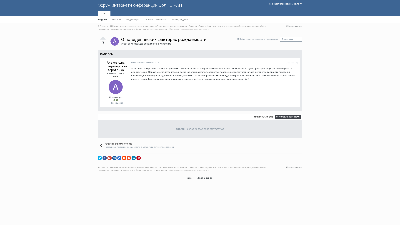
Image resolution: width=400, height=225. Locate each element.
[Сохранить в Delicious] (119, 158)
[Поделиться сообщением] (297, 63)
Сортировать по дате (263, 117)
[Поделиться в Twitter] (100, 158)
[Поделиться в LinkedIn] (134, 158)
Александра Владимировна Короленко (151, 43)
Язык (189, 178)
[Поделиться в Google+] (109, 158)
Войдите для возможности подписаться (259, 39)
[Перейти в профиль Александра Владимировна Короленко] (114, 41)
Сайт (104, 13)
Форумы (102, 19)
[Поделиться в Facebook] (104, 158)
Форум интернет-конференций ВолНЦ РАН (140, 5)
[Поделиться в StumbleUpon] (129, 158)
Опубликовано (145, 62)
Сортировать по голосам (288, 117)
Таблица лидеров (180, 19)
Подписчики (287, 39)
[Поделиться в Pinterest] (138, 158)
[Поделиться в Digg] (114, 158)
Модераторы (132, 19)
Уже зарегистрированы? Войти (284, 4)
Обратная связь (205, 178)
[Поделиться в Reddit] (124, 158)
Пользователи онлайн (155, 19)
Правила (116, 19)
